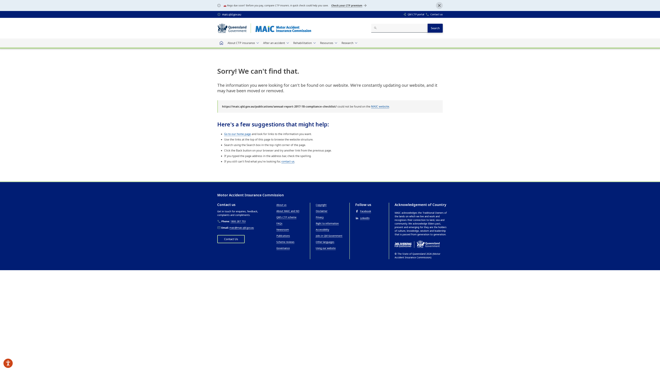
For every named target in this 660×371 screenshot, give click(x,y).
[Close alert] (439, 5)
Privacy (320, 217)
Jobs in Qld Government (329, 235)
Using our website (326, 248)
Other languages (325, 242)
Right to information (327, 223)
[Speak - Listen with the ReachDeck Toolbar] (8, 363)
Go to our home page (237, 134)
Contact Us (231, 239)
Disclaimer (321, 211)
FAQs (279, 223)
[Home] (221, 42)
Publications (283, 235)
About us (281, 204)
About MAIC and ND (287, 211)
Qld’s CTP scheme (286, 217)
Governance (283, 248)
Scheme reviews (285, 242)
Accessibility (322, 229)
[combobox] (399, 28)
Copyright (321, 204)
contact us (287, 161)
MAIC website (380, 106)
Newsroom (282, 229)
